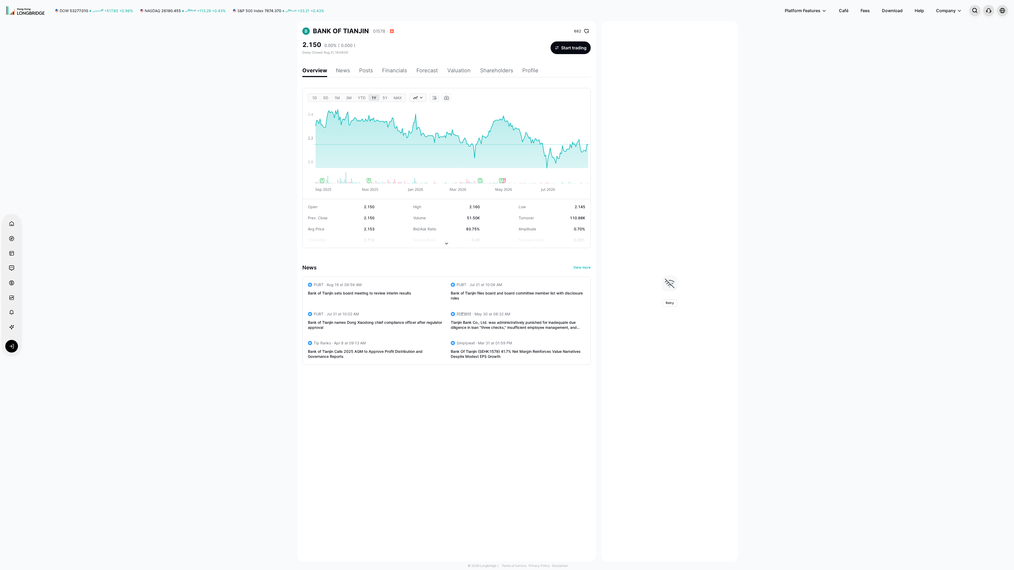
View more (582, 267)
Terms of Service (514, 566)
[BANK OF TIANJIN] (306, 31)
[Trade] (11, 283)
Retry (670, 303)
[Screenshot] (446, 98)
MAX (398, 98)
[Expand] (446, 239)
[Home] (25, 10)
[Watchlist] (11, 297)
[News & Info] (11, 253)
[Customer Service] (988, 10)
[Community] (11, 268)
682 (577, 31)
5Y (385, 98)
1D (314, 98)
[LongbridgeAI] (11, 327)
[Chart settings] (434, 98)
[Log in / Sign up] (11, 346)
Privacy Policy (539, 566)
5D (325, 98)
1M (337, 98)
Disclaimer (560, 566)
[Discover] (11, 238)
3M (348, 98)
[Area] (418, 97)
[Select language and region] (1002, 10)
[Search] (975, 10)
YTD (361, 98)
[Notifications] (11, 312)
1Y (374, 98)
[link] (94, 10)
